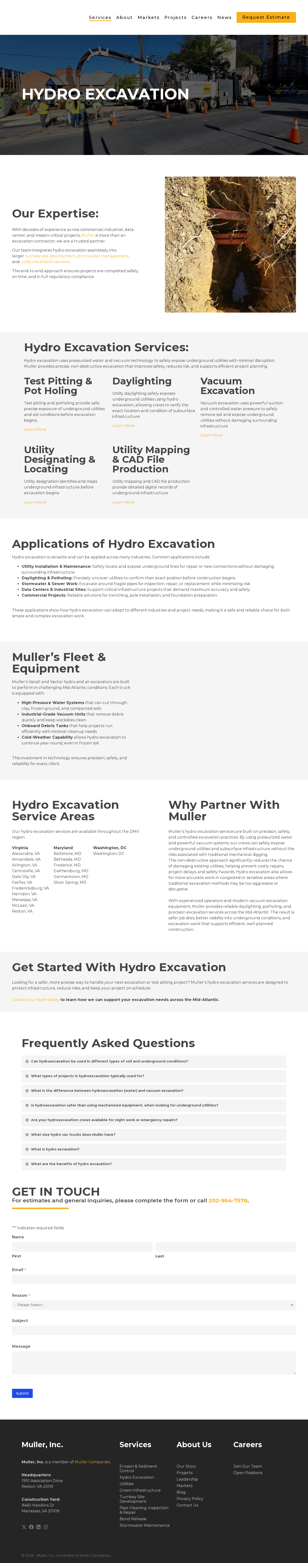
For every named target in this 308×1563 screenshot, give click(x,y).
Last (159, 1256)
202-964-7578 (228, 1200)
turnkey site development (50, 256)
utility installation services (45, 261)
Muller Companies (92, 1462)
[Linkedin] (38, 1527)
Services (100, 17)
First (16, 1256)
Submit (22, 1393)
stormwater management (102, 256)
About (124, 17)
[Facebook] (31, 1527)
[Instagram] (45, 1527)
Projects (175, 17)
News (224, 17)
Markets (149, 17)
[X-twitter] (24, 1527)
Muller (88, 235)
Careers (202, 17)
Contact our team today (35, 999)
